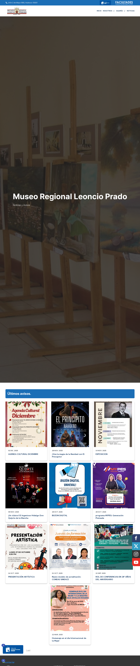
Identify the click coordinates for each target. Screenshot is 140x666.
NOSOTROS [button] (107, 11)
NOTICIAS (131, 11)
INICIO (99, 11)
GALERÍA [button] (119, 11)
